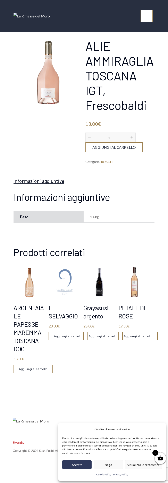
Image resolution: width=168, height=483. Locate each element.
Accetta (77, 465)
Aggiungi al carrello (114, 147)
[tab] (39, 181)
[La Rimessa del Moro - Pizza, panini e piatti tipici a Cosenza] (32, 16)
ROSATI (107, 162)
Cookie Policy (103, 474)
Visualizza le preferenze (143, 465)
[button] (160, 429)
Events (18, 442)
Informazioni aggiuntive (39, 181)
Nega (108, 465)
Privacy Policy (120, 474)
